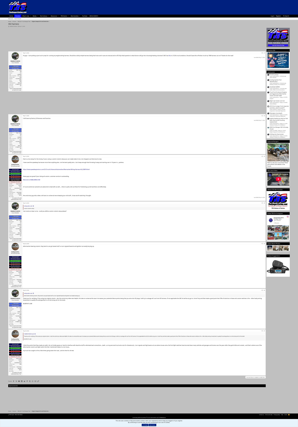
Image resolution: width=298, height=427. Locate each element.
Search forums (17, 18)
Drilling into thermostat (277, 134)
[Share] (262, 53)
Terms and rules (268, 414)
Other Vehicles (273, 77)
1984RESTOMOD (13, 26)
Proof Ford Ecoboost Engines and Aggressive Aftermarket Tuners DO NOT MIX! (278, 94)
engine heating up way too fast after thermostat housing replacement (279, 120)
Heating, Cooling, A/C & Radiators (277, 84)
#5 (264, 243)
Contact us (261, 414)
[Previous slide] (269, 248)
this (170, 55)
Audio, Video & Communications (277, 90)
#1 (264, 53)
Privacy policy (277, 414)
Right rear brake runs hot (277, 101)
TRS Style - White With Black (16, 414)
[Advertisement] (137, 39)
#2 (264, 115)
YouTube (84, 16)
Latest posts (271, 72)
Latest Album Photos (273, 244)
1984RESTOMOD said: (29, 334)
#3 (264, 156)
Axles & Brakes (273, 104)
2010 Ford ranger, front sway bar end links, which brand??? (279, 107)
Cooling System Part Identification (276, 80)
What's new (25, 16)
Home (11, 16)
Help (282, 414)
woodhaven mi (18, 188)
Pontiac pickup (274, 74)
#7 (264, 331)
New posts (10, 18)
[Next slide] (287, 248)
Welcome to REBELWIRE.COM (31, 180)
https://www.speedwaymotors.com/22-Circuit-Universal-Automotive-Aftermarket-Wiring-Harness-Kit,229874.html (56, 169)
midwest (19, 74)
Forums (17, 16)
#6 (264, 290)
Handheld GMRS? (275, 87)
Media (34, 16)
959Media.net (163, 417)
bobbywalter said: (28, 206)
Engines (271, 98)
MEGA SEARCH (94, 16)
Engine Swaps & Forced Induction (277, 132)
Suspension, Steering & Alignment (277, 111)
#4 (264, 203)
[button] (30, 16)
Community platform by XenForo (145, 417)
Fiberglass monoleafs (276, 113)
